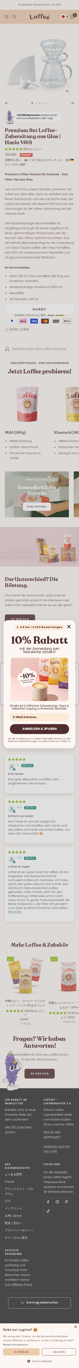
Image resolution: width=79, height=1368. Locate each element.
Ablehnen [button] (59, 1351)
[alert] (39, 1345)
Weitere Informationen (15, 1344)
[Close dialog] (69, 626)
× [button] (75, 1326)
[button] (39, 1361)
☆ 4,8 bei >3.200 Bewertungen (39, 627)
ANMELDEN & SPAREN (39, 729)
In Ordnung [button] (21, 1351)
